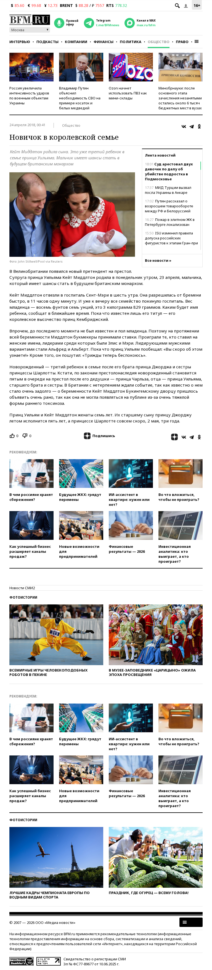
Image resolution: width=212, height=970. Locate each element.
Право (182, 41)
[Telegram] (191, 126)
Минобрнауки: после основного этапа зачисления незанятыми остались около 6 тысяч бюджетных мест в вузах (180, 98)
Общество (158, 41)
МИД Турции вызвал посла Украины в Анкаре (168, 190)
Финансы (103, 41)
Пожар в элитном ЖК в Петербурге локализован (170, 222)
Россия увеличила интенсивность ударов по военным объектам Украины (29, 95)
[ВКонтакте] (184, 126)
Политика (130, 41)
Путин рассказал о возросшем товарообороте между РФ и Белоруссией (169, 206)
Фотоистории (23, 597)
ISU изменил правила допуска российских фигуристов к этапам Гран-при (171, 238)
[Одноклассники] (199, 126)
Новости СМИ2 (22, 587)
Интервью (19, 41)
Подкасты (47, 41)
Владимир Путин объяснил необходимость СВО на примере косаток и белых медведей (79, 98)
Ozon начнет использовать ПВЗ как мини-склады (128, 93)
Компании (76, 41)
